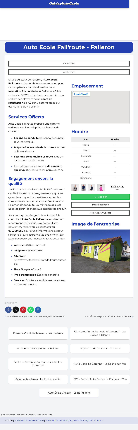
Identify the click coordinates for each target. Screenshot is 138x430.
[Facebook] (8, 310)
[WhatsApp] (30, 310)
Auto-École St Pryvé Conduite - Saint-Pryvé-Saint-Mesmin (36, 316)
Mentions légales (83, 420)
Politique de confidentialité (29, 420)
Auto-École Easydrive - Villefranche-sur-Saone (108, 316)
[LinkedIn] (38, 310)
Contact (98, 420)
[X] (16, 310)
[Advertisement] (103, 20)
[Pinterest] (23, 310)
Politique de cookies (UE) (59, 420)
